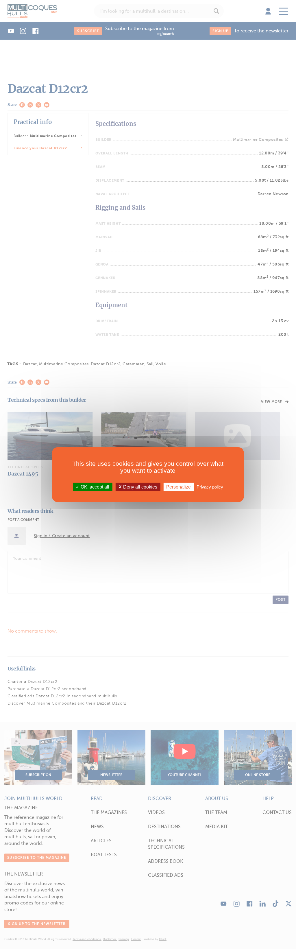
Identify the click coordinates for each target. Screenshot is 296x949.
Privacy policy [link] (210, 486)
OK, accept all (94, 486)
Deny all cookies (139, 486)
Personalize (178, 486)
